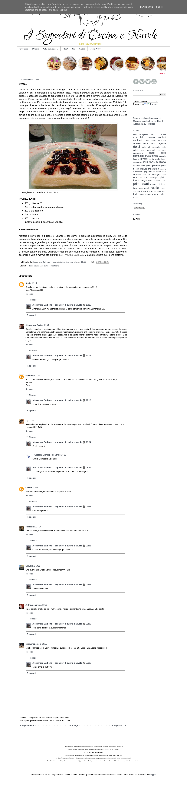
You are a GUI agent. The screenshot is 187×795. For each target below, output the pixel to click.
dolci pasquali (148, 150)
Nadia (28, 283)
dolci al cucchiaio (151, 147)
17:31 (35, 487)
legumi (136, 159)
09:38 (88, 624)
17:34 (38, 527)
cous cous (150, 140)
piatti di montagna (51, 266)
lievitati (144, 158)
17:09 (37, 375)
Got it (159, 7)
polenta (157, 181)
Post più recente (27, 725)
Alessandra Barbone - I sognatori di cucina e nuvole (57, 305)
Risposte (33, 300)
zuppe (135, 197)
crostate (136, 143)
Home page (23, 49)
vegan (147, 194)
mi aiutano (38, 266)
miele (145, 162)
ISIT (135, 134)
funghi (155, 155)
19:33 (44, 644)
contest (162, 137)
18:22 (37, 566)
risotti (146, 188)
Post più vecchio (119, 725)
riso (141, 188)
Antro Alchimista (33, 605)
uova (141, 194)
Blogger (152, 774)
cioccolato (138, 137)
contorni (137, 140)
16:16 (34, 283)
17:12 (88, 400)
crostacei (162, 140)
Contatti (82, 49)
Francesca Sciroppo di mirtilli (46, 455)
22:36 (31, 420)
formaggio (138, 155)
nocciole (136, 166)
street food (161, 191)
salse (164, 188)
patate (155, 168)
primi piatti (141, 184)
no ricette (161, 161)
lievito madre (154, 159)
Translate (154, 104)
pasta (156, 165)
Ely (26, 420)
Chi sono (35, 49)
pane (143, 165)
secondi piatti (140, 191)
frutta (148, 155)
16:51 (63, 455)
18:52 (44, 605)
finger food (157, 152)
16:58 (46, 325)
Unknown (30, 375)
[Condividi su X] (102, 262)
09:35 (88, 467)
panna (149, 165)
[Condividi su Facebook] (105, 262)
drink (158, 150)
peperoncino (149, 171)
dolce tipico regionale (154, 143)
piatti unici (143, 177)
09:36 (88, 546)
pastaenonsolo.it (33, 644)
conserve (151, 137)
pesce (158, 171)
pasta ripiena (145, 169)
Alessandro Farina (34, 325)
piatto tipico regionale (149, 179)
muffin (152, 162)
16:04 (88, 442)
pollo (164, 180)
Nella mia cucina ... (50, 49)
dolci (31, 266)
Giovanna (30, 566)
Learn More (146, 7)
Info (73, 49)
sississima (30, 527)
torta (135, 194)
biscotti (154, 134)
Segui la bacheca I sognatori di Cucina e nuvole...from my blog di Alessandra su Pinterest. (148, 121)
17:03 (88, 355)
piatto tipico (154, 177)
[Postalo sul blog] (99, 262)
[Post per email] (92, 262)
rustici (155, 187)
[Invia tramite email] (97, 262)
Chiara (28, 487)
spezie (152, 191)
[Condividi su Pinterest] (107, 262)
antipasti (144, 134)
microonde (137, 162)
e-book (65, 49)
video (163, 194)
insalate (162, 156)
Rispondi (29, 294)
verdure (156, 194)
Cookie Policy (95, 49)
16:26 (88, 305)
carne (163, 134)
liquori (163, 159)
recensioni (154, 184)
